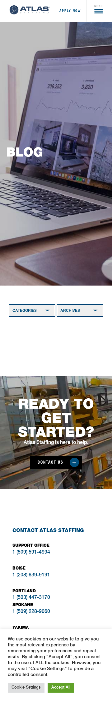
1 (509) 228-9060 (31, 612)
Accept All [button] (60, 688)
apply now (70, 11)
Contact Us (50, 462)
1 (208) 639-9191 (31, 575)
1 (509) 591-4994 (31, 552)
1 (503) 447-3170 (31, 597)
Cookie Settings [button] (26, 688)
